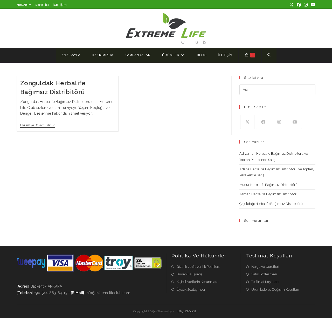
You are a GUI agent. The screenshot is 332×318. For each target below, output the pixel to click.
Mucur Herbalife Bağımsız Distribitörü (268, 185)
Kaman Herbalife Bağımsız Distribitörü (269, 194)
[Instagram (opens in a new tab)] (305, 5)
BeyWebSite (186, 311)
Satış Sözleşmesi (264, 274)
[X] (247, 122)
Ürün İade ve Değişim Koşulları (275, 289)
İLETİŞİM (60, 5)
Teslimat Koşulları (265, 282)
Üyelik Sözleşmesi (191, 289)
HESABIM (24, 5)
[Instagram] (279, 122)
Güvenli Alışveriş (189, 274)
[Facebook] (263, 122)
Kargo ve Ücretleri (265, 267)
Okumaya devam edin (37, 125)
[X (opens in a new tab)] (291, 5)
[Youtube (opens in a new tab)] (312, 5)
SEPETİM (42, 5)
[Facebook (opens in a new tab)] (298, 5)
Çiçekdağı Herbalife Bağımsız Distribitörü (271, 204)
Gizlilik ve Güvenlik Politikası (198, 267)
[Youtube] (295, 122)
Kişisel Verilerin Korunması (197, 282)
